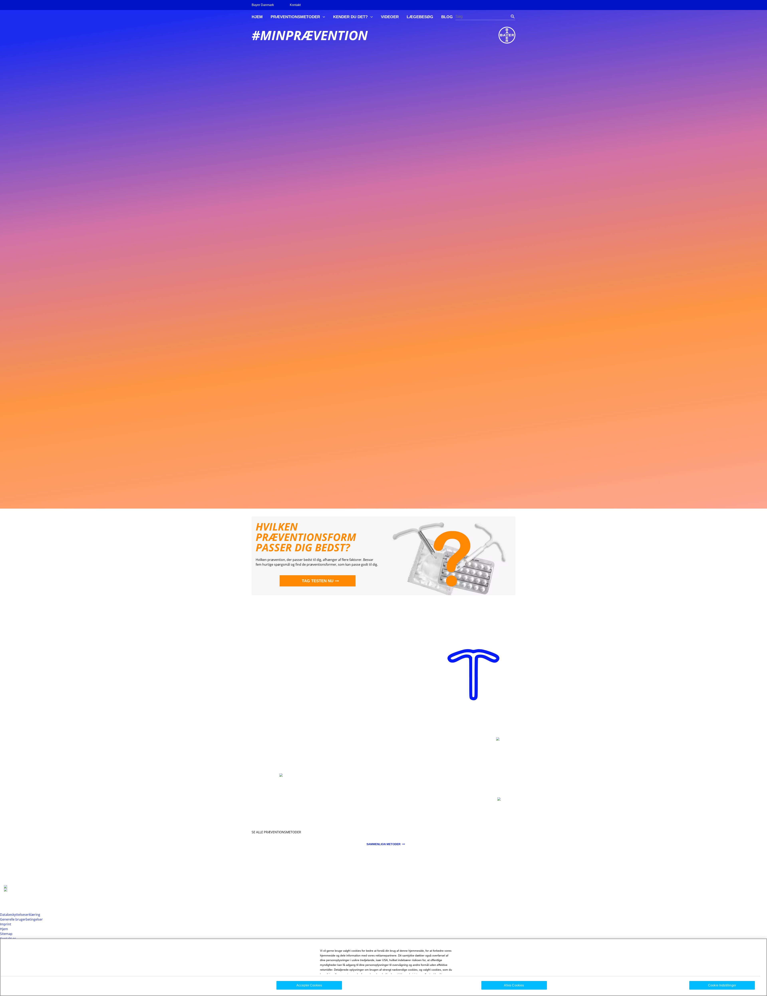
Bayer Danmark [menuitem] (263, 5)
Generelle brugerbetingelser (21, 919)
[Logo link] (507, 35)
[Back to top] (751, 987)
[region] (383, 967)
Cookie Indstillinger (722, 985)
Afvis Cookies (514, 985)
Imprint (5, 924)
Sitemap (6, 934)
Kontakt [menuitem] (295, 5)
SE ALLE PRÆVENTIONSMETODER (276, 832)
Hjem (4, 929)
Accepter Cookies (309, 985)
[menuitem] (257, 16)
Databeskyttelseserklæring (20, 914)
